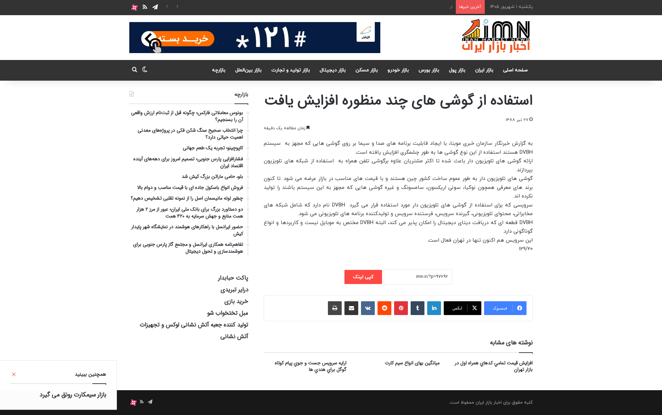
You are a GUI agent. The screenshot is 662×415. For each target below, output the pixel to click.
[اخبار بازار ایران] (496, 36)
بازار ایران (484, 70)
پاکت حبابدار (233, 278)
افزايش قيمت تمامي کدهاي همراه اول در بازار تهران (494, 366)
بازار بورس (429, 70)
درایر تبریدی (234, 289)
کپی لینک (363, 277)
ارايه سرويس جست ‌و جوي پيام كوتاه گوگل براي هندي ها (311, 366)
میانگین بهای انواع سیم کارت (412, 363)
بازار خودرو (398, 70)
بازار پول (457, 70)
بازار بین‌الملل (248, 70)
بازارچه (218, 70)
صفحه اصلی (515, 70)
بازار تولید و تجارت (290, 70)
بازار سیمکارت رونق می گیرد (73, 394)
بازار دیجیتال (333, 70)
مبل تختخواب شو (227, 313)
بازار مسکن (366, 70)
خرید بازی (236, 301)
